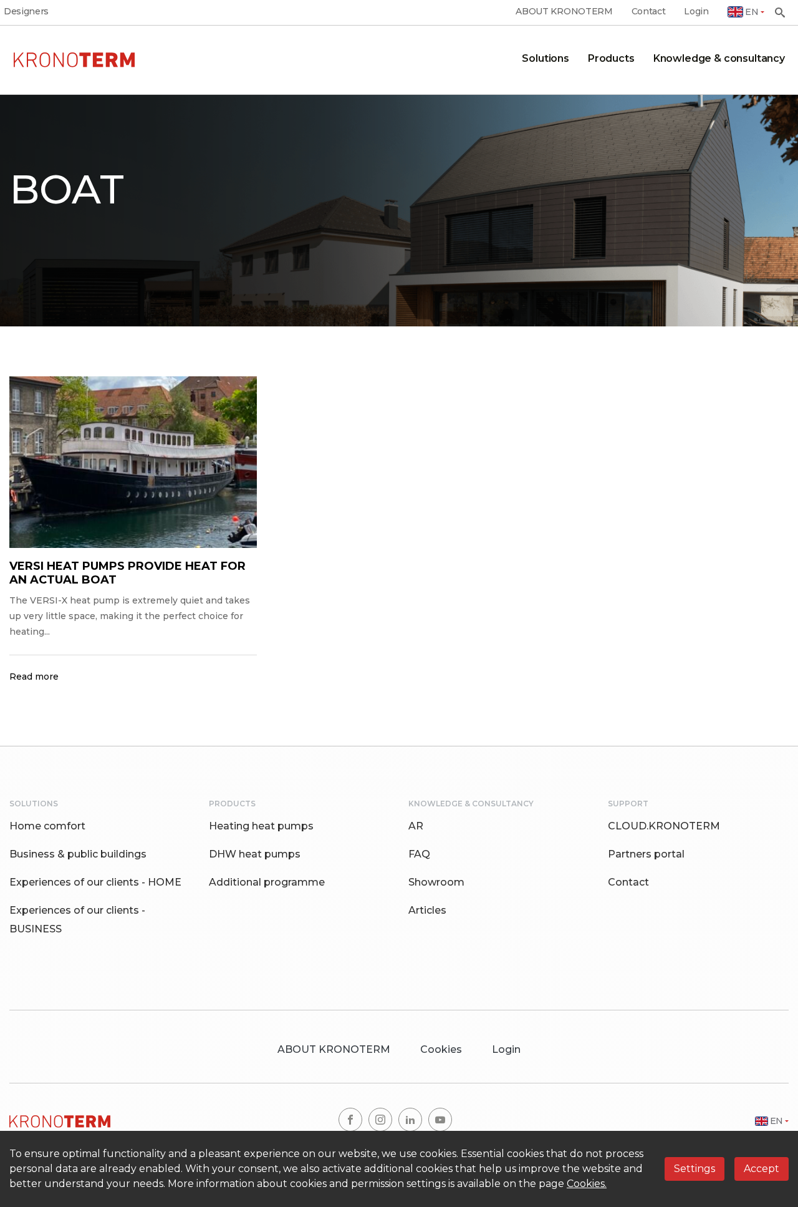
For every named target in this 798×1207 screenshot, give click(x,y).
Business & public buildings (78, 854)
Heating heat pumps (261, 826)
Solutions (545, 58)
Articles (427, 910)
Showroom (436, 882)
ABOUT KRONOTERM (564, 11)
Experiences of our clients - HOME (95, 882)
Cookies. (587, 1184)
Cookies (441, 1049)
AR (415, 826)
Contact (649, 11)
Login (696, 11)
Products (611, 58)
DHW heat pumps (254, 854)
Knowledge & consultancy (719, 58)
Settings (694, 1169)
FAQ (419, 854)
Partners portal (646, 854)
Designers (26, 11)
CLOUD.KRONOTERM (664, 826)
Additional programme (267, 882)
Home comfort (47, 826)
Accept (761, 1169)
